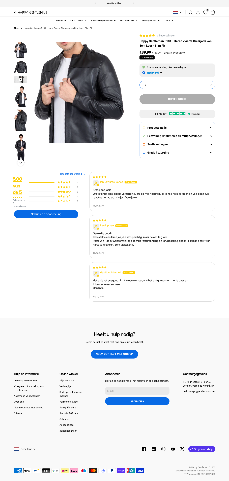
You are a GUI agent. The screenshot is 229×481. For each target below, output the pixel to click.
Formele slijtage (69, 401)
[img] (99, 176)
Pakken (59, 20)
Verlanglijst (66, 386)
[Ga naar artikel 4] (20, 96)
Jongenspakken (68, 430)
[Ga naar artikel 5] (20, 120)
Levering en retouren (25, 380)
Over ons (19, 401)
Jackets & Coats (69, 413)
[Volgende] (134, 3)
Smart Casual (76, 20)
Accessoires (67, 424)
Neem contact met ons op (114, 353)
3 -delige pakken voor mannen (71, 394)
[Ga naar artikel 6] (20, 153)
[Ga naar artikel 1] (20, 50)
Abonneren (137, 401)
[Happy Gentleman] (30, 12)
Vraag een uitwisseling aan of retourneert (29, 388)
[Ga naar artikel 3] (20, 79)
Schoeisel (65, 419)
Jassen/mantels (148, 20)
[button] (147, 35)
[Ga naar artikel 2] (20, 67)
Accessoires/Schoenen (101, 20)
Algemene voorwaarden (27, 396)
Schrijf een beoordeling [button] (46, 214)
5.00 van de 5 (17, 185)
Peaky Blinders (127, 20)
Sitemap (18, 413)
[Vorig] (95, 3)
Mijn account (67, 380)
